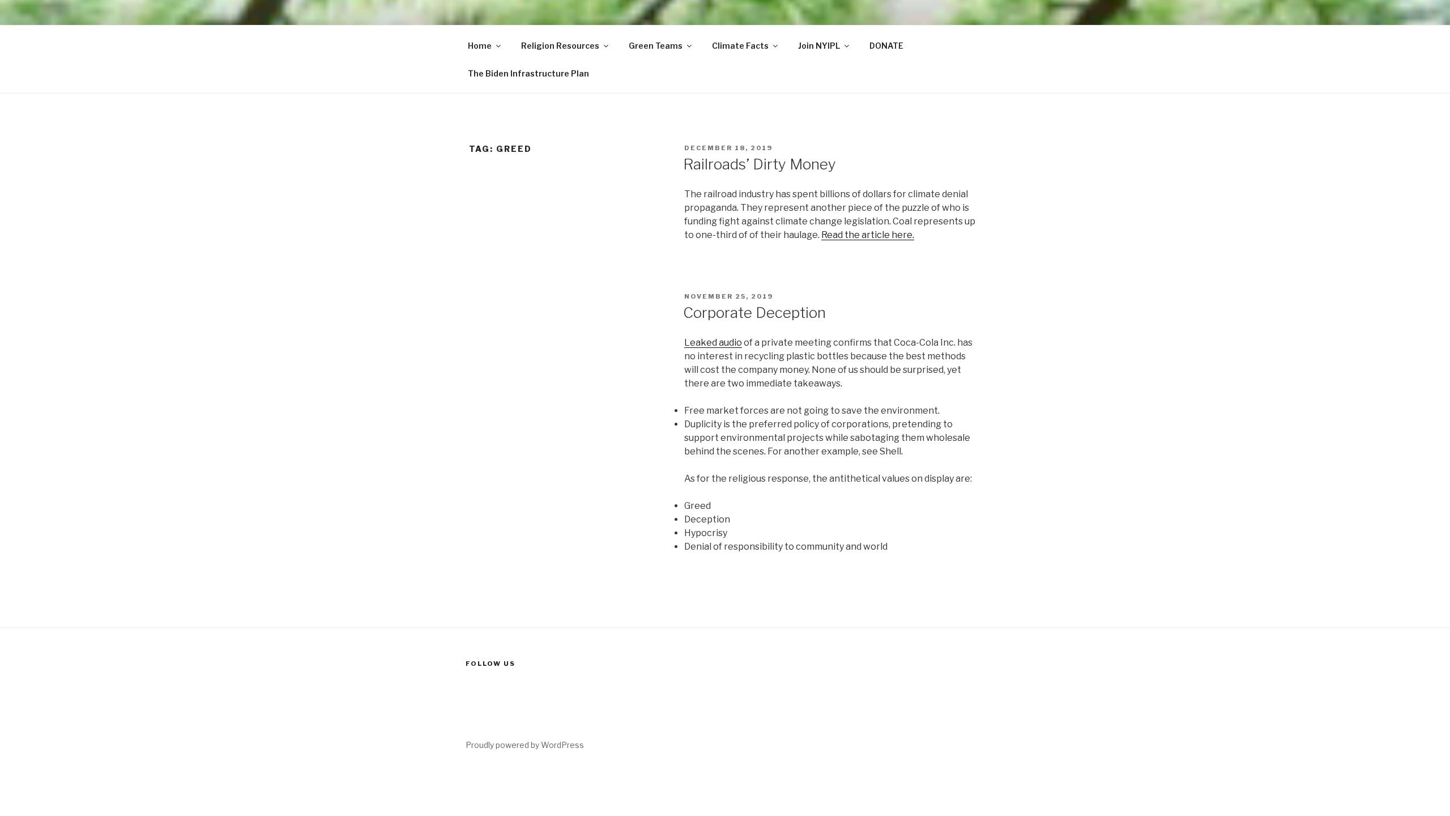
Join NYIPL (819, 45)
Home (480, 45)
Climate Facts (740, 45)
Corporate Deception (754, 312)
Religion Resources (560, 45)
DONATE (886, 45)
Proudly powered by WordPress (525, 745)
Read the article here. (867, 235)
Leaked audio (713, 342)
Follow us (490, 664)
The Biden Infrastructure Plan (528, 73)
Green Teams (656, 45)
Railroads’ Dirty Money (759, 164)
